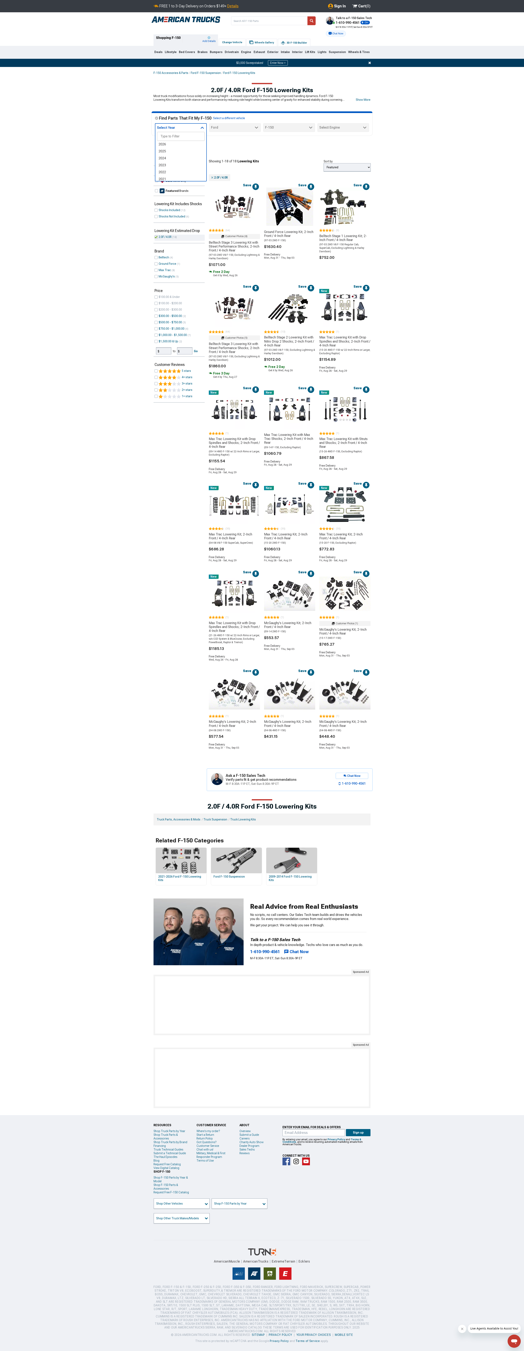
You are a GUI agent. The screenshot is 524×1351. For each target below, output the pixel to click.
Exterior (273, 52)
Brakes (203, 52)
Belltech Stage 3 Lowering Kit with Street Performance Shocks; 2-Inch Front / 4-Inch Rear (234, 246)
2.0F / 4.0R (165, 237)
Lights (322, 52)
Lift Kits (310, 52)
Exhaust (259, 52)
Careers (244, 1138)
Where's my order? (208, 1131)
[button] (336, 33)
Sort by (328, 161)
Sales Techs (247, 1149)
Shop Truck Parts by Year (169, 1131)
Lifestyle (171, 52)
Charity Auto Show (251, 1142)
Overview (245, 1131)
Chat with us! (204, 1149)
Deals (158, 52)
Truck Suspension (215, 819)
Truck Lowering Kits (243, 819)
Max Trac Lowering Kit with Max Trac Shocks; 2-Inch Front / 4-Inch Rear (288, 439)
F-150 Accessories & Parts (171, 73)
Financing (160, 1145)
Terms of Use (205, 1160)
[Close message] (369, 63)
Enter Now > (278, 62)
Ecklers (304, 1261)
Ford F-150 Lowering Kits (239, 73)
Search (311, 20)
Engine (246, 52)
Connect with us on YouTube (306, 1161)
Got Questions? (206, 1142)
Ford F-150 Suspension (206, 73)
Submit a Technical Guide (170, 1153)
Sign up (358, 1132)
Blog (156, 1160)
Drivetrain (232, 52)
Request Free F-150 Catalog (171, 1192)
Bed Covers (187, 52)
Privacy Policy (336, 1139)
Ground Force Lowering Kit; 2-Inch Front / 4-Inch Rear (288, 234)
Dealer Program (249, 1145)
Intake (285, 52)
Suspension (337, 52)
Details (232, 6)
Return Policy (204, 1138)
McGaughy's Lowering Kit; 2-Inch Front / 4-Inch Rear (287, 625)
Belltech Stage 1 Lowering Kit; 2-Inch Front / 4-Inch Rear (343, 238)
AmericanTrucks (256, 1261)
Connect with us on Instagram (296, 1161)
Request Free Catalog (167, 1164)
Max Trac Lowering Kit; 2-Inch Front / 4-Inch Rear (230, 536)
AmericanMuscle (227, 1261)
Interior (297, 52)
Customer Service (207, 1145)
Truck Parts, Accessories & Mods (178, 819)
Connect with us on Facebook (286, 1161)
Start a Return (205, 1134)
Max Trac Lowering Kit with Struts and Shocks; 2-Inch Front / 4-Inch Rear (343, 443)
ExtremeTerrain (283, 1261)
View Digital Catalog (166, 1168)
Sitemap (258, 1334)
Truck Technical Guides (168, 1149)
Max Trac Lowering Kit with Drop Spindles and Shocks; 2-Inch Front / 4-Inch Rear (344, 341)
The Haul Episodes (165, 1157)
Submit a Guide (249, 1134)
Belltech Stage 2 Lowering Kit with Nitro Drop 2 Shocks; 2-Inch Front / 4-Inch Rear (289, 341)
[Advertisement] (262, 1005)
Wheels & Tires (359, 52)
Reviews (244, 1153)
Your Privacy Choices (313, 1334)
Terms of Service (308, 1341)
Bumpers (216, 52)
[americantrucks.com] (185, 19)
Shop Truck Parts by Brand (170, 1142)
